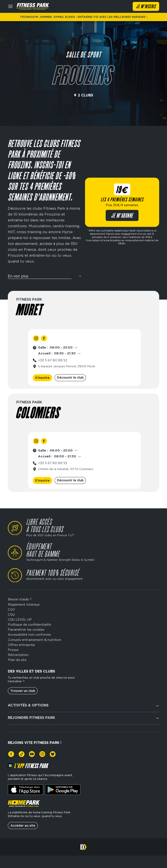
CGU (11, 614)
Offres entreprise (21, 645)
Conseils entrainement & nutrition (34, 640)
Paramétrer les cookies (26, 629)
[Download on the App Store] (25, 789)
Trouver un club (22, 691)
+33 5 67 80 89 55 (52, 463)
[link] (36, 338)
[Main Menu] (10, 6)
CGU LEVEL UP (20, 619)
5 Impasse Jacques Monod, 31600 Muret (66, 366)
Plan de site (17, 660)
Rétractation (18, 655)
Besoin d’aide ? (20, 599)
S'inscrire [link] (42, 377)
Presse (13, 650)
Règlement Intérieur (24, 604)
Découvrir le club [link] (70, 377)
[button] (45, 277)
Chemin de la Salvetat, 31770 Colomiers (65, 469)
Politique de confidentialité (29, 624)
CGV (11, 609)
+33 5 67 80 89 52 (52, 360)
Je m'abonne (122, 216)
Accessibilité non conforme (29, 634)
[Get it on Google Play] (62, 789)
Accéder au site (22, 825)
